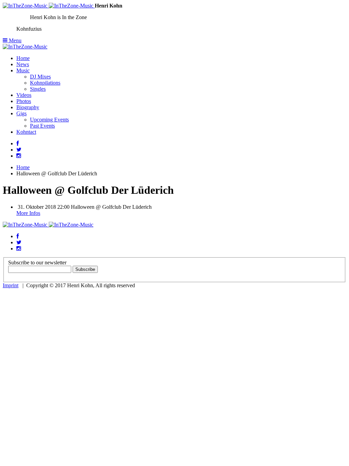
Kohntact (26, 132)
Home (23, 58)
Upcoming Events (49, 119)
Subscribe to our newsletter (37, 262)
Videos (23, 95)
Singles (38, 89)
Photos (23, 101)
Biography (27, 107)
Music (23, 70)
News (22, 64)
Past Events (42, 126)
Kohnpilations (45, 83)
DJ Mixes (40, 76)
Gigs (21, 113)
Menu (14, 40)
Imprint (10, 285)
